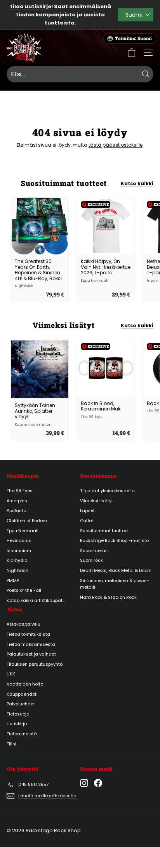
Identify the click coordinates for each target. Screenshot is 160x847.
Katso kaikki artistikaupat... (36, 600)
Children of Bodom (27, 520)
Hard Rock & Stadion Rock (108, 597)
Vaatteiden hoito (25, 684)
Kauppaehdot (22, 694)
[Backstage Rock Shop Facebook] (98, 783)
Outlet (86, 520)
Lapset (87, 510)
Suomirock (91, 560)
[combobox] (80, 74)
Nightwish (17, 570)
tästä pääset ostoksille (116, 145)
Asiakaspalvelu (23, 624)
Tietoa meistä (22, 734)
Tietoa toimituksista (28, 634)
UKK (11, 674)
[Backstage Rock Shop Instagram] (84, 783)
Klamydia (17, 560)
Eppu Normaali (22, 531)
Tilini (11, 744)
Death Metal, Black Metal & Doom (115, 570)
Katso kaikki (137, 183)
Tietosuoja (18, 714)
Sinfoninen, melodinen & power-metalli (114, 584)
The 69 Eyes (20, 491)
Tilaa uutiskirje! (31, 6)
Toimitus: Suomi (133, 38)
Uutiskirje (17, 724)
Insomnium (19, 550)
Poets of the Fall (24, 590)
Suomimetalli (94, 550)
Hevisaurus (19, 540)
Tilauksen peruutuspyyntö (35, 664)
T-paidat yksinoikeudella (107, 491)
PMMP (13, 580)
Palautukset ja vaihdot (31, 654)
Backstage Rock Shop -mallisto (114, 540)
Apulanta (16, 510)
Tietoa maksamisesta (31, 644)
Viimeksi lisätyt (96, 501)
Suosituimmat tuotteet (104, 531)
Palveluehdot (21, 704)
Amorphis (17, 501)
